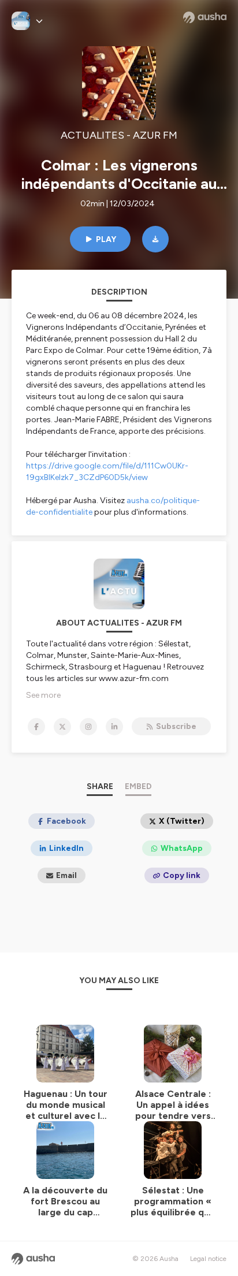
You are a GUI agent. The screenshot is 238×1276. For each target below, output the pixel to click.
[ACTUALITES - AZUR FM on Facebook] (36, 726)
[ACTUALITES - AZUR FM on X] (62, 726)
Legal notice (208, 1259)
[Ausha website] (204, 17)
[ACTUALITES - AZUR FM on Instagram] (88, 726)
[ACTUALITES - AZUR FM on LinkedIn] (114, 726)
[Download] (155, 239)
